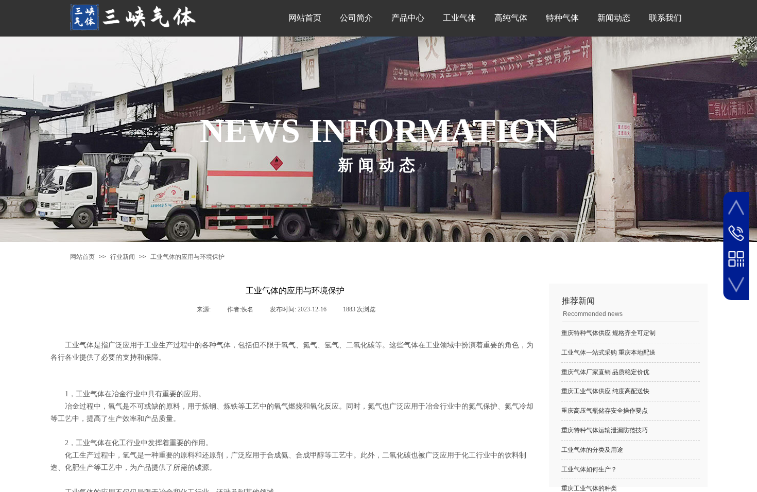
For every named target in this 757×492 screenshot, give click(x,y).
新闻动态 (613, 17)
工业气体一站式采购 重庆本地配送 (608, 352)
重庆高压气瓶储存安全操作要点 (604, 410)
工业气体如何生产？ (589, 469)
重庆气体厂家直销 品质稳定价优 (605, 372)
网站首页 (304, 17)
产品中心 (407, 17)
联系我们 (665, 17)
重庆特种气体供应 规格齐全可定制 (608, 333)
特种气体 (562, 17)
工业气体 (459, 17)
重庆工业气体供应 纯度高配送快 (605, 391)
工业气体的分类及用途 (592, 449)
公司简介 (356, 17)
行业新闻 (122, 256)
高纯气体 (510, 17)
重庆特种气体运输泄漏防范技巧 (604, 430)
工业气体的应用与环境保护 (187, 256)
